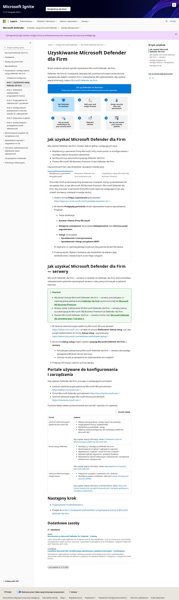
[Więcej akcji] (129, 45)
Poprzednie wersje (50, 598)
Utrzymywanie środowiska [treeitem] (15, 158)
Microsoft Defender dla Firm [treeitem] (16, 53)
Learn (50, 45)
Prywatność (89, 598)
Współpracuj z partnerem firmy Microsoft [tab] (59, 175)
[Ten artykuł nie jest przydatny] (152, 77)
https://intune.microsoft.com (65, 400)
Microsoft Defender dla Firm (84, 80)
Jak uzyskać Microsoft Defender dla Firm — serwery (162, 56)
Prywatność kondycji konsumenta (112, 598)
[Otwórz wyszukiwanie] (166, 21)
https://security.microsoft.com (104, 393)
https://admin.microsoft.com (65, 329)
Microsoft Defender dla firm (92, 45)
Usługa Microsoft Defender (67, 45)
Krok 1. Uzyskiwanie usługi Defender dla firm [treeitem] (18, 84)
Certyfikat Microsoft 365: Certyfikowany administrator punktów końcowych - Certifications (86, 551)
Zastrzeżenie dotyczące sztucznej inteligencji (21, 598)
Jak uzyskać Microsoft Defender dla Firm (159, 50)
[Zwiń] (30, 43)
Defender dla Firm (91, 301)
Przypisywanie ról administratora (67, 504)
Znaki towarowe (157, 598)
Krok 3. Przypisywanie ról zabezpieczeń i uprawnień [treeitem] (17, 102)
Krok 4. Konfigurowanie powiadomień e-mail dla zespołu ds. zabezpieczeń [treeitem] (17, 111)
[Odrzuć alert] (174, 5)
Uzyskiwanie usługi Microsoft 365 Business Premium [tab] (115, 175)
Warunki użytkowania (139, 598)
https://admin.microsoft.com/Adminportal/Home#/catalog (79, 336)
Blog (62, 598)
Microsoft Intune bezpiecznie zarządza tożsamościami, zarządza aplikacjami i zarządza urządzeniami (101, 488)
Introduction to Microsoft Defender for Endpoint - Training (72, 536)
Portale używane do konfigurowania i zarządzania (162, 61)
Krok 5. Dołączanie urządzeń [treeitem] (18, 118)
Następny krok (155, 65)
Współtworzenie (75, 598)
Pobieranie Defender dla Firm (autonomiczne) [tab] (84, 175)
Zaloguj (173, 21)
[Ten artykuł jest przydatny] (149, 77)
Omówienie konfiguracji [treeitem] (16, 78)
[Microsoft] (4, 21)
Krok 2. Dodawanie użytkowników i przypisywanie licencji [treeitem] (16, 93)
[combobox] (16, 47)
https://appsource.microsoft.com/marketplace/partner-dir (81, 201)
